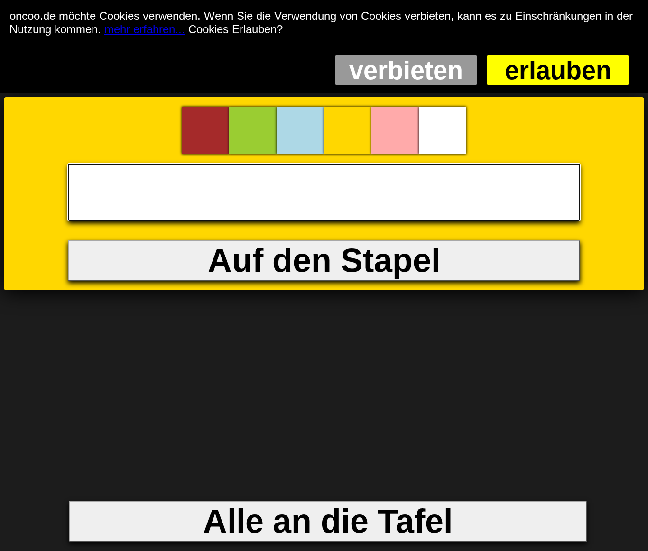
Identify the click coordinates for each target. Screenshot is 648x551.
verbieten (406, 70)
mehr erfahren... (144, 29)
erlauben (558, 70)
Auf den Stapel (324, 260)
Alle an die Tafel (328, 521)
